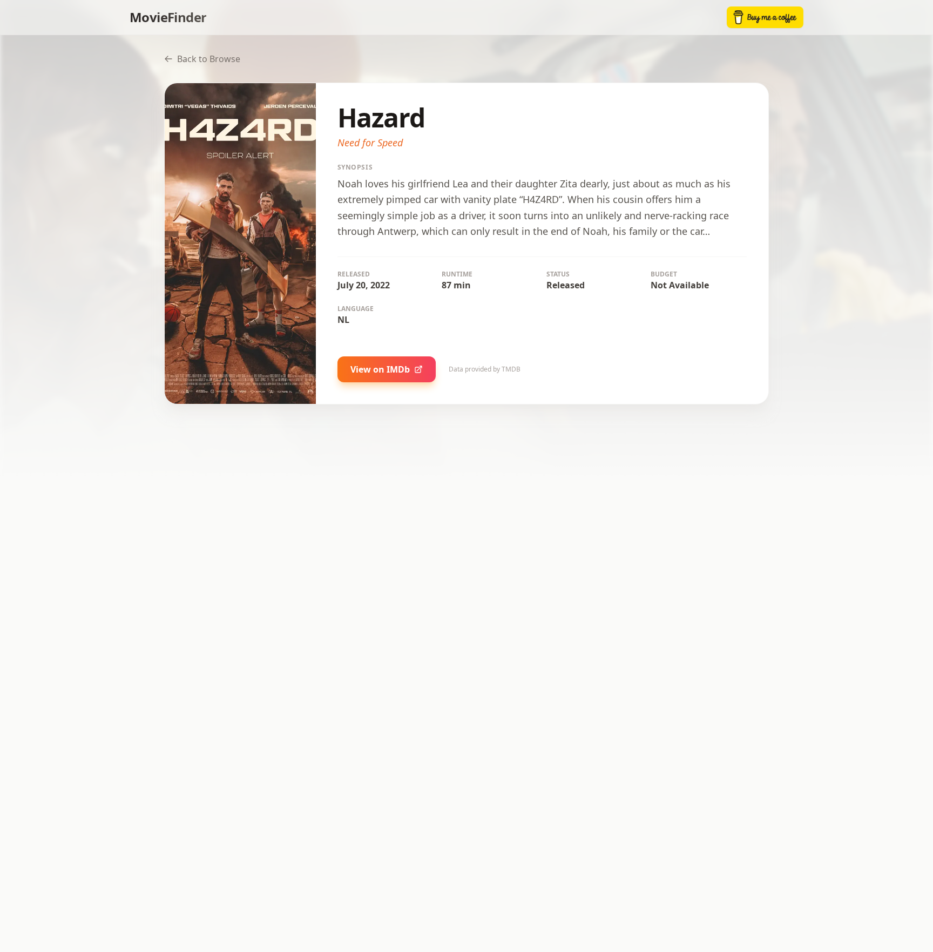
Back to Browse (208, 59)
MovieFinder (168, 17)
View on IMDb (380, 369)
